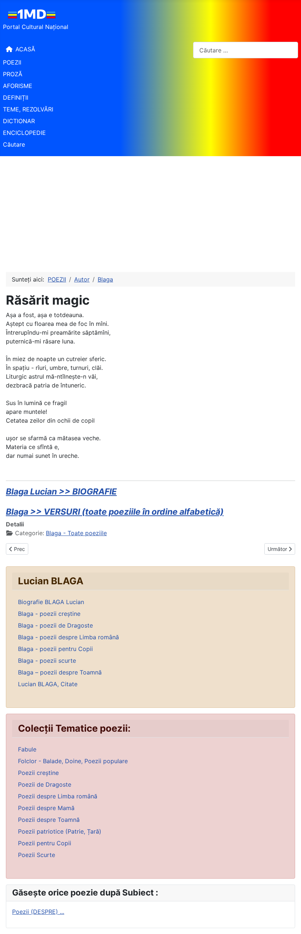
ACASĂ (25, 49)
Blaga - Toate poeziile (76, 533)
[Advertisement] (150, 211)
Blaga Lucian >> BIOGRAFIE (61, 491)
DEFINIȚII (15, 97)
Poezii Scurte (36, 854)
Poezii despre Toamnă (49, 819)
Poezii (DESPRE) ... (38, 911)
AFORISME (17, 85)
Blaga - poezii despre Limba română (68, 637)
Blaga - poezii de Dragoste (55, 625)
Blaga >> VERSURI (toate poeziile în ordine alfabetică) (115, 512)
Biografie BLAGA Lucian (51, 602)
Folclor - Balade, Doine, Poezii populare (73, 761)
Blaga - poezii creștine (49, 613)
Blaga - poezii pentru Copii (55, 648)
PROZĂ (12, 74)
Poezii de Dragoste (44, 784)
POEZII (12, 62)
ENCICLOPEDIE (24, 132)
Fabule (27, 749)
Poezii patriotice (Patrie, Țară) (59, 831)
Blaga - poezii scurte (47, 660)
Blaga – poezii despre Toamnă (60, 672)
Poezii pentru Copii (44, 843)
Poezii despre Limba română (57, 796)
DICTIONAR (19, 121)
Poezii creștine (38, 772)
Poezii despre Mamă (46, 808)
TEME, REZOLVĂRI (28, 109)
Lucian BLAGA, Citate (47, 684)
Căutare (14, 144)
